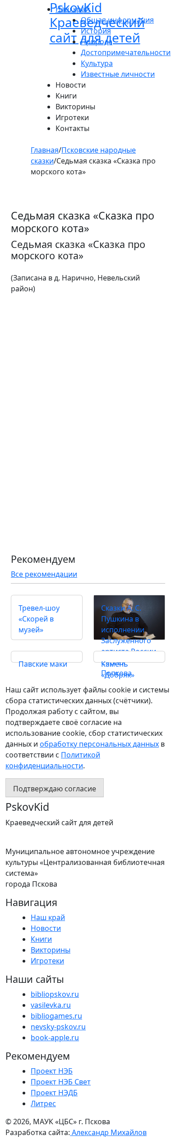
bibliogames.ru (56, 1016)
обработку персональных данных (99, 744)
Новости (71, 85)
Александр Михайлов (108, 1132)
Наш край (48, 917)
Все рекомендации (44, 574)
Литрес (43, 1103)
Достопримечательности (126, 52)
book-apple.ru (55, 1037)
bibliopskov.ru (55, 994)
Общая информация (117, 20)
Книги (66, 96)
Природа (96, 42)
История (96, 31)
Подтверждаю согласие (54, 789)
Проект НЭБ (52, 1071)
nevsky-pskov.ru (58, 1027)
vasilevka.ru (51, 1005)
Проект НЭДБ (54, 1093)
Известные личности (118, 74)
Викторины (75, 107)
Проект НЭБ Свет (61, 1082)
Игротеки (72, 117)
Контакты (72, 128)
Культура (97, 63)
